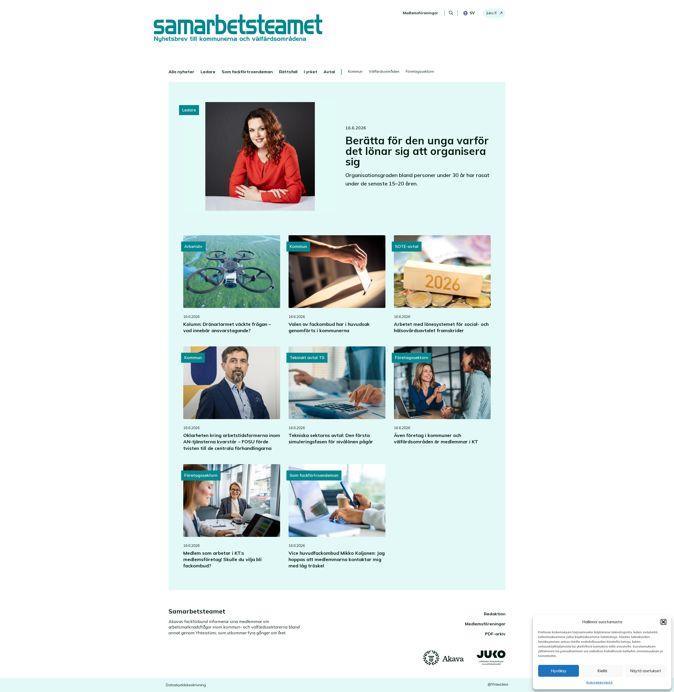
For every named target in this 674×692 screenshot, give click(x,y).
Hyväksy (558, 670)
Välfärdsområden (384, 71)
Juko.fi (491, 13)
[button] (663, 622)
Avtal (329, 71)
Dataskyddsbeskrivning (186, 685)
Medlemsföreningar (420, 13)
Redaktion (495, 613)
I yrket (310, 71)
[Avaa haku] (451, 13)
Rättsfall (288, 71)
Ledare (208, 71)
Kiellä (602, 670)
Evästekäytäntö (599, 682)
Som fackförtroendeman (247, 71)
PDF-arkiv (495, 633)
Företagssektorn (420, 71)
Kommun (355, 71)
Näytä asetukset (645, 670)
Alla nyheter (181, 71)
